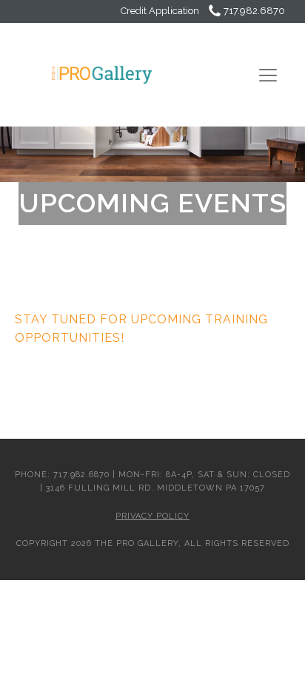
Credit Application (161, 10)
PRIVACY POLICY (152, 516)
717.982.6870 (254, 10)
